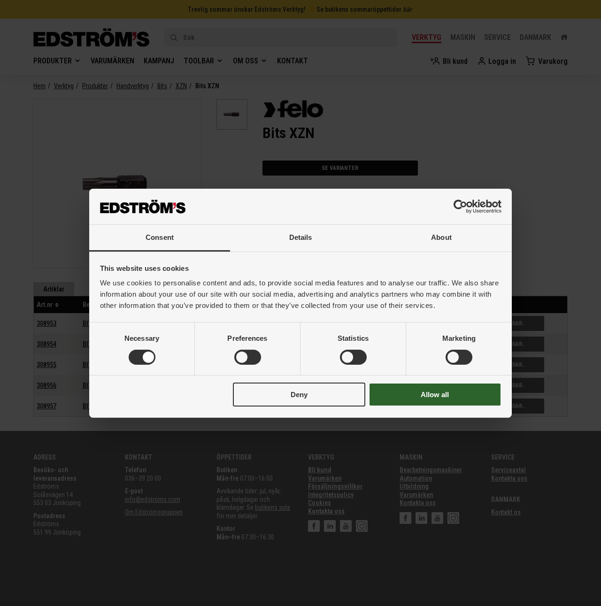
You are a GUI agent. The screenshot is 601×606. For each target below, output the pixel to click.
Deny (299, 395)
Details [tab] (300, 237)
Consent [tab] (160, 237)
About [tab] (441, 237)
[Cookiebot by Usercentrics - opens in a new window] (460, 206)
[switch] (247, 357)
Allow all (435, 395)
